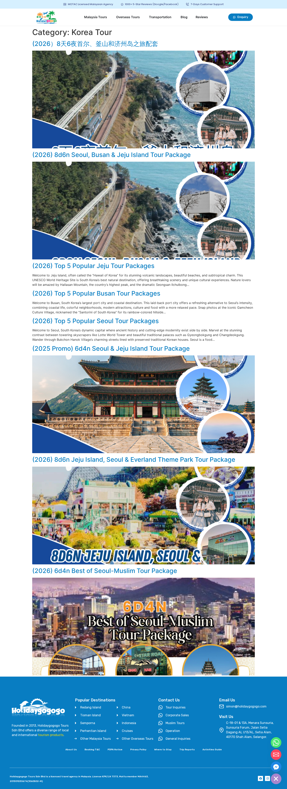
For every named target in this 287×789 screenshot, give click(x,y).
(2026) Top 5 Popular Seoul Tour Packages (95, 321)
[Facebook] (260, 778)
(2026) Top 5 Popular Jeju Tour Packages (93, 266)
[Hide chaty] (276, 779)
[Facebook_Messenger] (276, 766)
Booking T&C (92, 749)
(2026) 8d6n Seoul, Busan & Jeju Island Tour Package (111, 155)
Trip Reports (187, 749)
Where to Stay (163, 749)
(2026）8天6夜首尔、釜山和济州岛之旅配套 (95, 44)
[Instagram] (267, 778)
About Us (71, 749)
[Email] (276, 754)
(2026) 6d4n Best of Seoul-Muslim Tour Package (104, 571)
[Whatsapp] (276, 742)
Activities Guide (212, 749)
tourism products (50, 735)
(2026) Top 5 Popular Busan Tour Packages (96, 293)
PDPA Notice (115, 749)
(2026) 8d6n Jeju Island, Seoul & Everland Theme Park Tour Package (133, 459)
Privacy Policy (138, 749)
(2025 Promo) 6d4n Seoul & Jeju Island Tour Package (111, 348)
